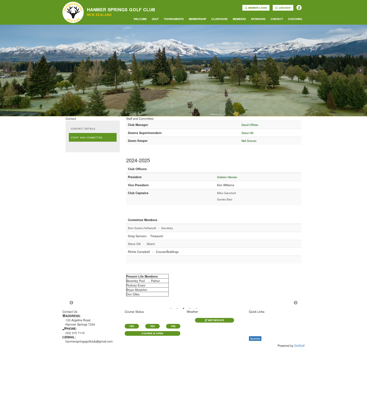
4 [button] (190, 308)
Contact (277, 19)
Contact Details (83, 128)
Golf (155, 19)
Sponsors (258, 19)
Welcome (140, 19)
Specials (255, 338)
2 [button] (177, 308)
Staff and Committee (86, 137)
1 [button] (171, 308)
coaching (295, 19)
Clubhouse (219, 19)
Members (239, 19)
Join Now (285, 7)
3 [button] (183, 308)
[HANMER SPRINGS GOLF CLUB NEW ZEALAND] (73, 5)
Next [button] (296, 303)
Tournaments (174, 19)
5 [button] (196, 308)
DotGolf (299, 345)
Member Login (257, 7)
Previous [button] (71, 303)
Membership (197, 19)
